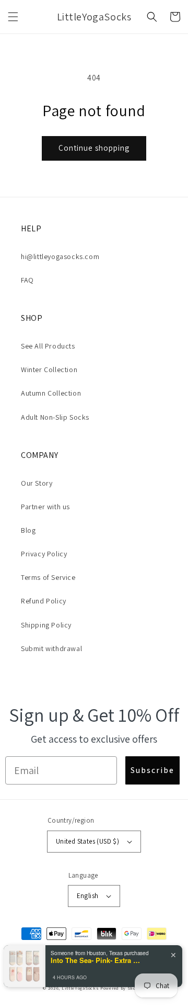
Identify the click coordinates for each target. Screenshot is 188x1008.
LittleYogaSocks (80, 988)
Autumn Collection (51, 393)
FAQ (27, 280)
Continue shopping (94, 148)
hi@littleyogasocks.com (60, 256)
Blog (28, 530)
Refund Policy (43, 601)
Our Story (36, 483)
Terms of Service (48, 577)
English (88, 895)
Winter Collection (49, 369)
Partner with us (45, 506)
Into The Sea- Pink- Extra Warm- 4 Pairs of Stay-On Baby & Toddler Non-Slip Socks (98, 960)
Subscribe (152, 770)
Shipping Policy (46, 625)
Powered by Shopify (122, 988)
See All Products (48, 346)
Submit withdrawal (51, 648)
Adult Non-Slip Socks (55, 417)
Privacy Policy (44, 553)
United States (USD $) (87, 841)
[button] (13, 16)
